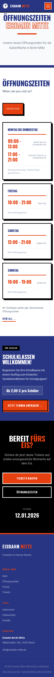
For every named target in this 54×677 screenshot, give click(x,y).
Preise (5, 586)
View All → (9, 319)
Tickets (6, 592)
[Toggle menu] (48, 6)
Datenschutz (9, 615)
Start (4, 576)
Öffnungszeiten (27, 492)
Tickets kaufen (27, 478)
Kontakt (6, 620)
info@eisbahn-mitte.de (14, 649)
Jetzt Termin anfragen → (25, 405)
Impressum (8, 609)
